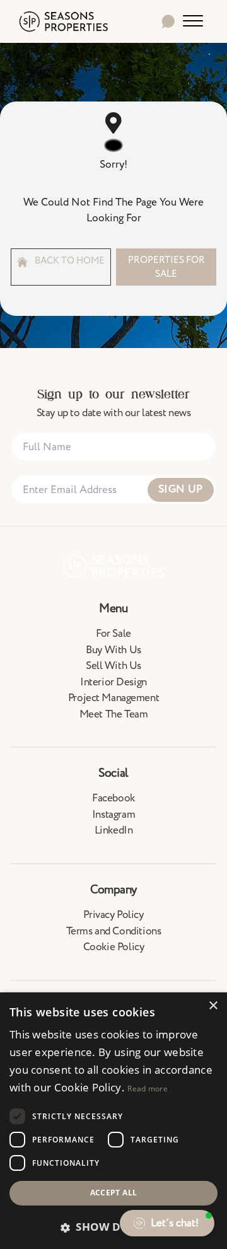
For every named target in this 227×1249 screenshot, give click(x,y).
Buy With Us (113, 650)
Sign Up (180, 489)
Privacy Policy (113, 914)
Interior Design (113, 682)
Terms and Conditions (113, 931)
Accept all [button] (113, 1192)
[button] (113, 1227)
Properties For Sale (166, 266)
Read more (147, 1088)
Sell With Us (113, 665)
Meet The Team (113, 714)
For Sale (113, 633)
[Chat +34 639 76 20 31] (168, 21)
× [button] (213, 1006)
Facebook (113, 798)
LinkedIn (114, 830)
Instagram (113, 814)
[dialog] (113, 1120)
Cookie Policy (113, 947)
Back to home (69, 260)
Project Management (113, 698)
